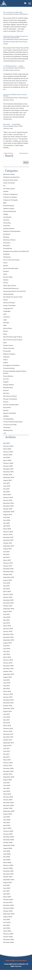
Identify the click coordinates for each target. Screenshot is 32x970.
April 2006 (6, 928)
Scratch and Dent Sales (11, 404)
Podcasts (6, 357)
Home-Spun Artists (9, 285)
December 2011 (8, 734)
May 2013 (6, 686)
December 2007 (8, 871)
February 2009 (8, 831)
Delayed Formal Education (11, 231)
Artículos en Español (10, 197)
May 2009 (6, 822)
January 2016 (7, 597)
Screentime (7, 407)
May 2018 (6, 523)
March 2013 (7, 691)
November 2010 (8, 771)
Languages (6, 311)
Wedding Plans (8, 430)
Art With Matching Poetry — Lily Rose (13, 66)
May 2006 (6, 925)
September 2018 (8, 511)
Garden (5, 265)
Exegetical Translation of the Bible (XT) (16, 251)
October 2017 (7, 543)
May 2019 (6, 489)
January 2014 (7, 663)
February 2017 (8, 563)
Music (5, 334)
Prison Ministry (8, 376)
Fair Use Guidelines (20, 960)
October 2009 (7, 808)
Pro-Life (6, 379)
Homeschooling (8, 294)
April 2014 (6, 654)
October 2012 (7, 705)
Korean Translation (9, 305)
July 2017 (6, 551)
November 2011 (8, 737)
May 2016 (6, 586)
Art (24, 68)
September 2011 (8, 743)
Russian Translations (10, 399)
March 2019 (7, 494)
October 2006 (7, 911)
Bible (4, 203)
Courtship (6, 225)
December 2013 (8, 666)
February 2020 (8, 463)
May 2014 (6, 651)
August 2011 (7, 745)
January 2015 (7, 631)
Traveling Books (8, 419)
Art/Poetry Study (8, 70)
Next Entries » (24, 153)
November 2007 (8, 874)
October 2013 (7, 671)
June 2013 (6, 683)
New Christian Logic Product (12, 337)
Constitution (7, 217)
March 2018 (7, 529)
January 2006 (8, 936)
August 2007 (7, 882)
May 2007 (6, 891)
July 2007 (6, 885)
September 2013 (8, 674)
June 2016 (6, 583)
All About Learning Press (11, 177)
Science (25, 14)
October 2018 (7, 509)
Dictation (6, 237)
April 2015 (6, 623)
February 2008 (8, 865)
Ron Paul (6, 393)
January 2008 (8, 868)
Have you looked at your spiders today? (13, 12)
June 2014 (6, 648)
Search (26, 162)
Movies (5, 331)
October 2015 (7, 606)
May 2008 (6, 857)
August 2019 (7, 480)
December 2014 (8, 634)
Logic (11, 128)
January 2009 (8, 834)
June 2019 (6, 486)
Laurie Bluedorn (9, 14)
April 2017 (6, 557)
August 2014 (7, 643)
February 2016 (8, 594)
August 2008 (7, 848)
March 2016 (7, 591)
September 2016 (8, 577)
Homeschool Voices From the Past (14, 291)
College (5, 214)
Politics (5, 362)
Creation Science (8, 228)
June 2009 (6, 820)
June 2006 (6, 922)
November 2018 (8, 506)
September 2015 (8, 609)
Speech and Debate (9, 413)
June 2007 (6, 888)
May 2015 (6, 620)
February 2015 (8, 628)
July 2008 (6, 851)
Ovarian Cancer (8, 345)
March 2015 (7, 626)
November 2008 (8, 840)
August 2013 (7, 677)
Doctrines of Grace (9, 240)
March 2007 (7, 897)
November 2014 (8, 637)
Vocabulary (7, 427)
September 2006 (8, 914)
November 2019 (8, 472)
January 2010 (7, 800)
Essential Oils (7, 248)
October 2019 (7, 474)
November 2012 (8, 703)
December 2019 (8, 469)
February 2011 (8, 763)
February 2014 (8, 660)
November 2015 (8, 603)
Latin (5, 314)
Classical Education (9, 211)
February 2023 (8, 446)
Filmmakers (7, 257)
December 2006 (8, 905)
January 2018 (7, 534)
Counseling (7, 223)
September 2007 (8, 879)
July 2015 (6, 614)
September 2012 (8, 708)
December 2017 (8, 537)
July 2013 (6, 680)
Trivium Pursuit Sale (9, 424)
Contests (12, 41)
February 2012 (8, 728)
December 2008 (8, 837)
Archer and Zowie (9, 183)
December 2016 (8, 569)
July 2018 (6, 517)
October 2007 (7, 877)
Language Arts (8, 308)
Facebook (6, 254)
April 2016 (6, 589)
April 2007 (6, 894)
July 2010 (6, 782)
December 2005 (8, 939)
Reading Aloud (8, 387)
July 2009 (6, 817)
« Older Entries (8, 153)
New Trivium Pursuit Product (12, 340)
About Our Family (9, 174)
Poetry (5, 359)
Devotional (6, 234)
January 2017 (7, 566)
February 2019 (8, 497)
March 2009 (7, 828)
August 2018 (7, 514)
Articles (5, 191)
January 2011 (7, 765)
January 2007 (8, 902)
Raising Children (8, 385)
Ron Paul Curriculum (10, 396)
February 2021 (8, 452)
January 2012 (7, 731)
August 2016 (7, 580)
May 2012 (6, 720)
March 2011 (7, 760)
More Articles (7, 328)
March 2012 (7, 725)
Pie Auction (7, 351)
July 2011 (6, 748)
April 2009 (6, 825)
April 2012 (6, 723)
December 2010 (8, 768)
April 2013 (6, 688)
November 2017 (8, 540)
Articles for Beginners (10, 194)
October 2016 (7, 574)
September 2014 (8, 640)
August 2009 (7, 814)
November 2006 (8, 908)
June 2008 (7, 854)
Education (6, 245)
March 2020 (7, 460)
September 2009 (8, 811)
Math (5, 325)
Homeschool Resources (11, 288)
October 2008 (8, 842)
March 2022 (7, 449)
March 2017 (7, 560)
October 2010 (7, 774)
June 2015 (6, 617)
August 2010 (7, 780)
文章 (4, 433)
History (12, 100)
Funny (5, 263)
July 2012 (6, 714)
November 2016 (8, 571)
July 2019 (6, 483)
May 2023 (6, 443)
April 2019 (6, 492)
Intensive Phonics (9, 302)
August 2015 (7, 611)
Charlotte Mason (8, 205)
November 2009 (8, 805)
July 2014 (6, 646)
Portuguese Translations (11, 365)
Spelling (5, 416)
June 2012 (6, 717)
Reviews (6, 390)
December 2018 (8, 503)
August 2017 (7, 549)
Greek (5, 274)
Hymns (5, 300)
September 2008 (9, 845)
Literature (17, 70)
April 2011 (6, 757)
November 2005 (8, 942)
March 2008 (7, 862)
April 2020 (6, 457)
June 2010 (6, 785)
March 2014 (7, 657)
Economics (6, 243)
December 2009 (8, 802)
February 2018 (8, 532)
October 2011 (7, 740)
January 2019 (7, 500)
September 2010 (8, 777)
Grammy (6, 271)
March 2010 (7, 794)
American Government (10, 180)
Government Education (10, 268)
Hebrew (5, 280)
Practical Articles (9, 368)
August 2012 (7, 711)
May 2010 (6, 788)
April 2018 (6, 526)
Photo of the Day (8, 348)
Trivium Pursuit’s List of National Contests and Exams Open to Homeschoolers (15, 37)
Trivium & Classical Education (13, 422)
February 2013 (8, 694)
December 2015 (8, 600)
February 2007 (8, 899)
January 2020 (8, 466)
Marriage (6, 322)
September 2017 (8, 546)
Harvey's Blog (7, 277)
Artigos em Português (10, 200)
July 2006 (6, 919)
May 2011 (6, 754)
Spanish (6, 410)
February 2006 (8, 934)
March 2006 (7, 931)
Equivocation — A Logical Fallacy (11, 124)
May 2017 (6, 554)
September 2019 (8, 477)
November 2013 (8, 668)
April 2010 (6, 791)
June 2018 (6, 520)
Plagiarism (9, 960)
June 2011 (6, 751)
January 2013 (7, 697)
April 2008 (6, 859)
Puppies (6, 382)
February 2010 (8, 797)
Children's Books (8, 208)
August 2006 (7, 917)
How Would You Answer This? (13, 297)
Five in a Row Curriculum (11, 260)
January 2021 (7, 454)
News (5, 342)
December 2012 (8, 700)
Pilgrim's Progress (9, 354)
